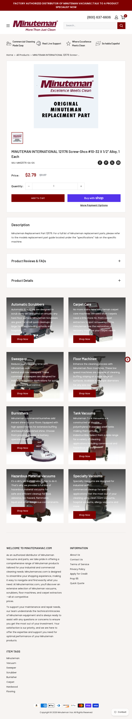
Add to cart (38, 198)
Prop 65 (74, 578)
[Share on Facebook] (100, 162)
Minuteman (12, 658)
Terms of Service (79, 564)
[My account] (116, 17)
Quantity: (17, 186)
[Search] (121, 25)
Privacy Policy (77, 569)
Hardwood (12, 686)
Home (9, 55)
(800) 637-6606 (99, 17)
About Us (75, 554)
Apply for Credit (79, 573)
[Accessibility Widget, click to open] (127, 359)
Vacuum (11, 663)
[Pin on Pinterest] (106, 162)
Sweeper (11, 667)
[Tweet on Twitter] (112, 162)
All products (22, 55)
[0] (123, 17)
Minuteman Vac (65, 712)
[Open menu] (8, 25)
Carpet (10, 682)
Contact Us (76, 559)
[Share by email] (118, 162)
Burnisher (11, 677)
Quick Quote (77, 583)
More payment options (94, 205)
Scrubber (11, 672)
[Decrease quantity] (28, 186)
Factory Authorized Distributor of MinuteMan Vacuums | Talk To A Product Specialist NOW (66, 5)
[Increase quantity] (81, 186)
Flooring (10, 691)
